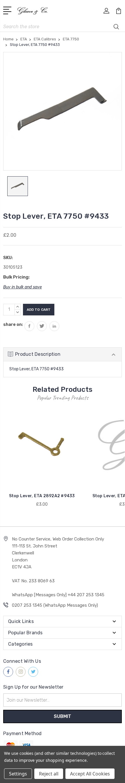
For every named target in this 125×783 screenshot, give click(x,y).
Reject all (48, 774)
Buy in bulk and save (22, 287)
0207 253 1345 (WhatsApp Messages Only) (55, 605)
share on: (13, 324)
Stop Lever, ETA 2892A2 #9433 (42, 495)
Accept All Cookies (90, 774)
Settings (18, 774)
